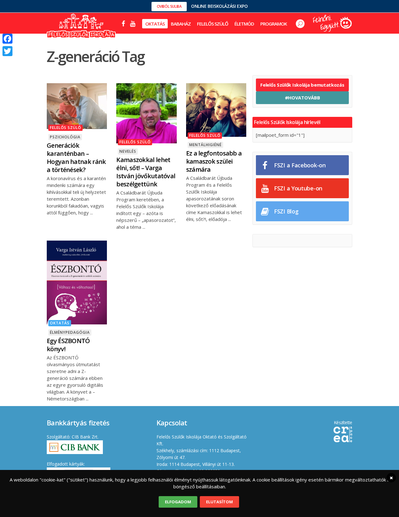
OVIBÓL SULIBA (169, 6)
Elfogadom (178, 502)
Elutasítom (219, 502)
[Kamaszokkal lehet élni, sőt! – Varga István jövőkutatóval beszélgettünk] (146, 113)
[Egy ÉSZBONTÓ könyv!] (77, 282)
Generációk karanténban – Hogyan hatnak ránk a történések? (76, 157)
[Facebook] (7, 38)
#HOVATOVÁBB (302, 97)
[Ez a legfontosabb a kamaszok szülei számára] (216, 109)
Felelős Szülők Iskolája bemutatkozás (302, 85)
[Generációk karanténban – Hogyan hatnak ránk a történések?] (77, 105)
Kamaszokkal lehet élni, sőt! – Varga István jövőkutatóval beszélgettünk (145, 172)
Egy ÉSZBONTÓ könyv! (68, 345)
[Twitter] (7, 51)
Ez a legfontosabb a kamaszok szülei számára (214, 161)
